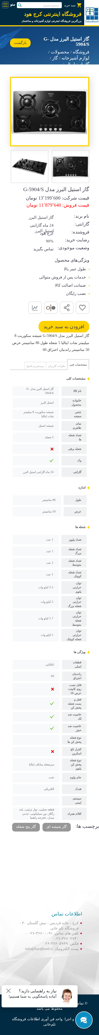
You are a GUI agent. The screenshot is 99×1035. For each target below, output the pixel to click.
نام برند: (81, 216)
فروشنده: (80, 232)
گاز (55, 58)
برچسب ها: (87, 826)
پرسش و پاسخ (35, 365)
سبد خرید (70, 5)
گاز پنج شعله (26, 827)
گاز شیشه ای (56, 827)
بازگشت (20, 43)
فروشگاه (81, 51)
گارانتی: (82, 224)
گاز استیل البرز (75, 64)
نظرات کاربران (56, 365)
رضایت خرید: (77, 239)
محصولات (60, 51)
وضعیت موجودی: (73, 247)
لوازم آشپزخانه (75, 58)
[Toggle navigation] (5, 5)
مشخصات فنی (78, 364)
